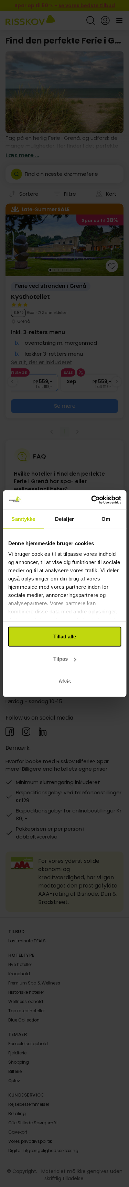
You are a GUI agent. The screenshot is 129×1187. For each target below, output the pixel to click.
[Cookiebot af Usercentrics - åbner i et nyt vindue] (92, 499)
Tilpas (60, 659)
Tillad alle (64, 636)
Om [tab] (105, 519)
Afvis (64, 681)
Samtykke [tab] (23, 519)
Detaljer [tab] (64, 519)
